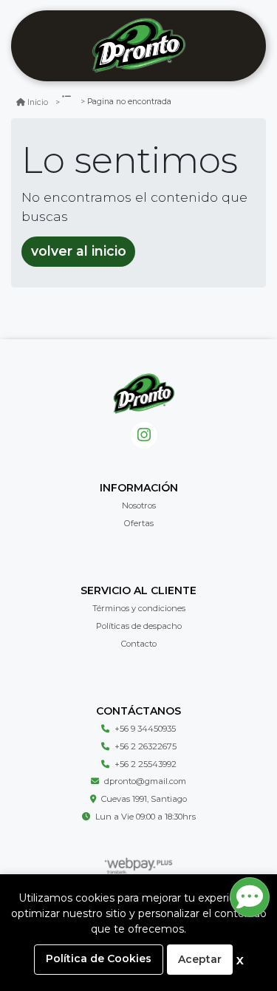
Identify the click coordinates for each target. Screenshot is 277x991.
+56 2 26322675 (145, 746)
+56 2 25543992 (145, 764)
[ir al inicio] (144, 394)
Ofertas (139, 523)
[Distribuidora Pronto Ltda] (138, 46)
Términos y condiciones (138, 608)
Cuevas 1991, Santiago (144, 799)
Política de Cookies (98, 958)
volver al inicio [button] (78, 251)
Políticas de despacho (139, 626)
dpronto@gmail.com (145, 781)
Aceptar (200, 959)
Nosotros (139, 505)
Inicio (37, 102)
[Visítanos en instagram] (144, 435)
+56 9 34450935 (145, 728)
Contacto (139, 643)
